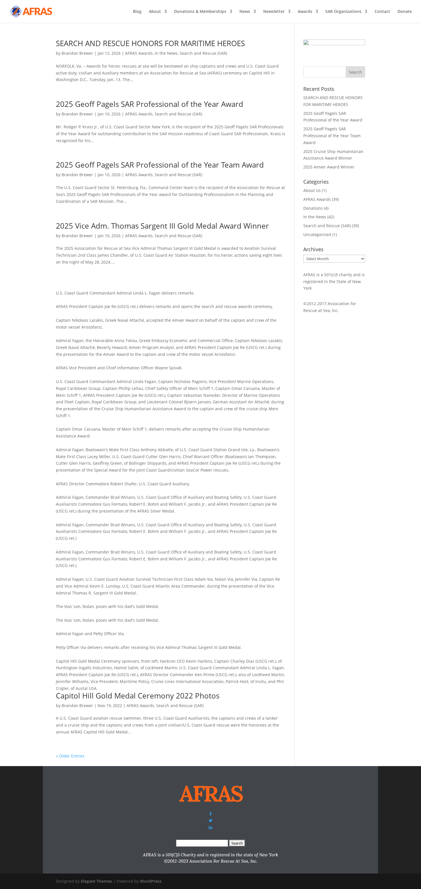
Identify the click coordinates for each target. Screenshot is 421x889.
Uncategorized (317, 234)
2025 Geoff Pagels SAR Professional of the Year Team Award (160, 165)
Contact (382, 11)
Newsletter (274, 11)
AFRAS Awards (139, 53)
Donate (405, 11)
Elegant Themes (96, 881)
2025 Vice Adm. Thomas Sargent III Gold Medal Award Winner (162, 226)
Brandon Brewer (77, 53)
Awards (305, 11)
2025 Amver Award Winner (329, 167)
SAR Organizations (343, 11)
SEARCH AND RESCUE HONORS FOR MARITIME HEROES (150, 43)
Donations (313, 208)
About (155, 11)
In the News (166, 53)
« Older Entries (70, 756)
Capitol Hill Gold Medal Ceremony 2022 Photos (137, 695)
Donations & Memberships (200, 11)
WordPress (151, 881)
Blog (137, 11)
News (244, 11)
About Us (312, 190)
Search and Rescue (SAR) (203, 53)
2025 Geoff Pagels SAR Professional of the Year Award (149, 104)
